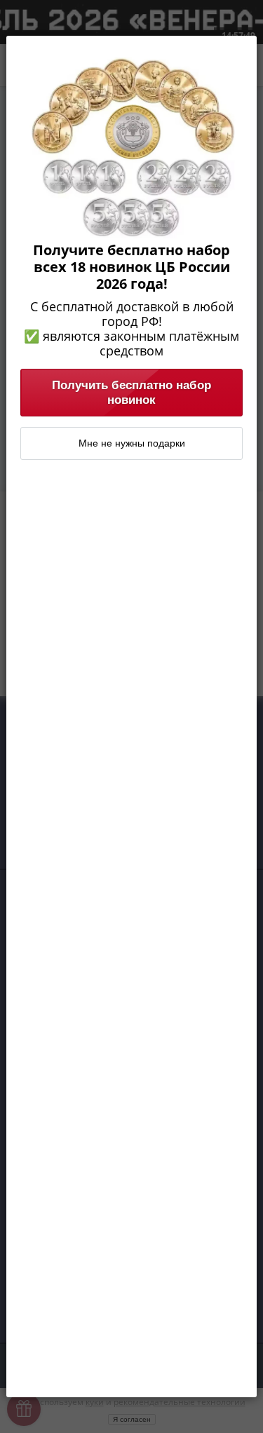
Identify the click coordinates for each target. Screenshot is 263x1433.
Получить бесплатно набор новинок (131, 392)
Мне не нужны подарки (132, 443)
